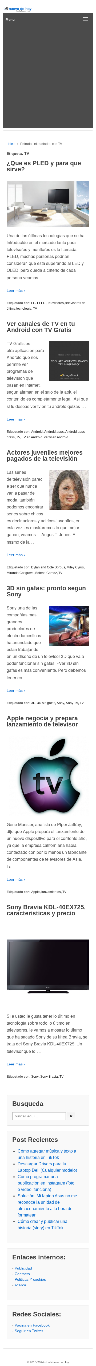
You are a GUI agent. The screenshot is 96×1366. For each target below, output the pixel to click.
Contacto (22, 1274)
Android (37, 432)
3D (33, 703)
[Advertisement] (48, 77)
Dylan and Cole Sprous (48, 567)
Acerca (20, 1285)
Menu (10, 20)
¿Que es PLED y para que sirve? (44, 166)
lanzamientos (51, 892)
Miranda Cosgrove (20, 573)
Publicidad (23, 1268)
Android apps (54, 432)
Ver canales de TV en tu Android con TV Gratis (41, 326)
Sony (60, 703)
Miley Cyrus (75, 567)
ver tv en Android (56, 437)
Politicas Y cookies (30, 1279)
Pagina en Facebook (32, 1325)
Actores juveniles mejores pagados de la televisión (45, 455)
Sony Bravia (49, 1076)
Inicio (11, 144)
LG (33, 303)
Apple (35, 892)
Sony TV (72, 703)
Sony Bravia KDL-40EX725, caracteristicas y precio (46, 910)
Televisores (55, 303)
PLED (41, 303)
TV (35, 308)
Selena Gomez (46, 573)
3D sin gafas (46, 703)
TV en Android (32, 437)
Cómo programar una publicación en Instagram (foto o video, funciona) (46, 1183)
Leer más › (16, 290)
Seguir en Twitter (29, 1331)
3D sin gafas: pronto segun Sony (46, 591)
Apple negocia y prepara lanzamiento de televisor (42, 721)
